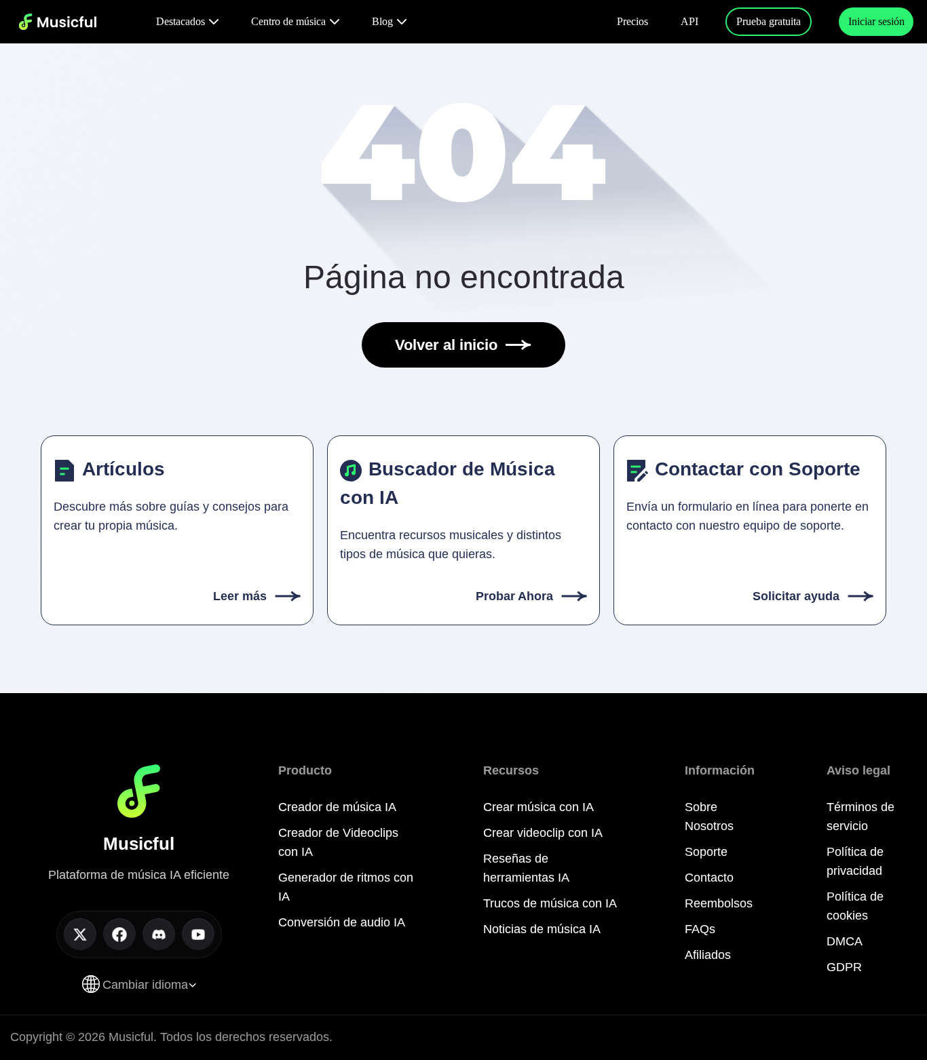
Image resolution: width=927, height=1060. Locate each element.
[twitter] (80, 934)
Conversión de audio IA (341, 922)
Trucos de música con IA (550, 903)
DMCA (845, 941)
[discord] (159, 934)
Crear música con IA (538, 807)
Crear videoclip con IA (543, 833)
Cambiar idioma (145, 985)
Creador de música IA (337, 807)
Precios (632, 21)
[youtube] (198, 934)
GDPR (844, 967)
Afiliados (708, 955)
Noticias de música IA (542, 929)
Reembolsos (719, 903)
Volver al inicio (446, 344)
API (689, 21)
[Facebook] (119, 934)
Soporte (706, 852)
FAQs (700, 929)
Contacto (709, 877)
